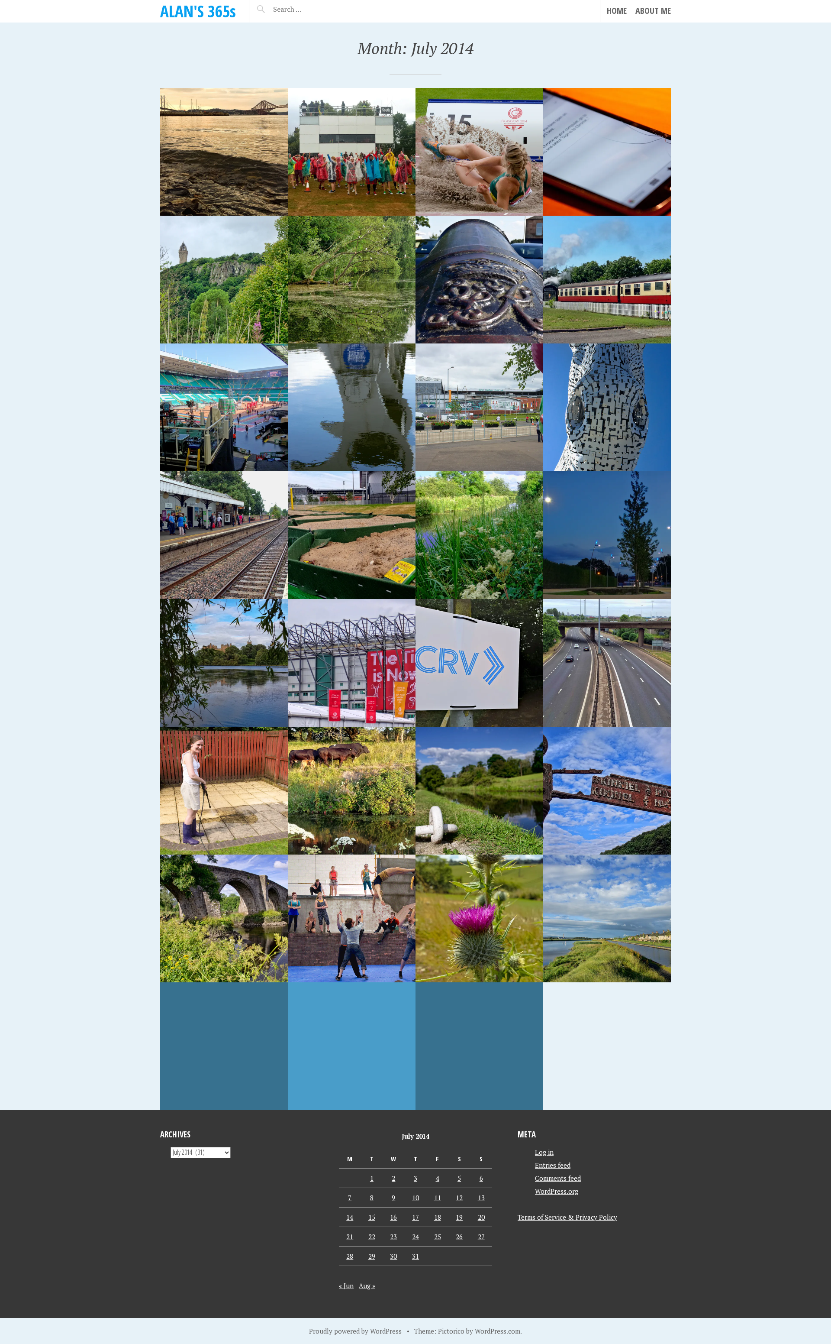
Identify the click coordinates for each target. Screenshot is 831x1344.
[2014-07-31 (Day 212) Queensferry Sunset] (224, 152)
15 (371, 1217)
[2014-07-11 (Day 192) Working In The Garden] (224, 791)
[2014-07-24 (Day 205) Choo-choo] (607, 279)
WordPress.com (497, 1331)
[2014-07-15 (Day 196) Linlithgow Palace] (224, 663)
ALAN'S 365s (198, 11)
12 (459, 1197)
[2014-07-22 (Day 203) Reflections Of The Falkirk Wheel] (352, 407)
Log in (544, 1152)
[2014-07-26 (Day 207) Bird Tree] (352, 279)
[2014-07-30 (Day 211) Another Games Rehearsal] (352, 152)
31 (415, 1256)
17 (415, 1217)
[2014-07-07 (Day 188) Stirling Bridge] (224, 918)
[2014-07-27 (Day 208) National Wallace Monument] (224, 279)
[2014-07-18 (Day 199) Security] (352, 535)
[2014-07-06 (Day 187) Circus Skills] (352, 918)
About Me (653, 10)
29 (371, 1256)
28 (349, 1256)
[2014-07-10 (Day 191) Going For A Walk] (352, 791)
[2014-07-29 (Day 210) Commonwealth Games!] (479, 152)
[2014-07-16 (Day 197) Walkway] (607, 535)
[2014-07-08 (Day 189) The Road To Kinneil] (607, 791)
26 (459, 1236)
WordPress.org (556, 1191)
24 (415, 1236)
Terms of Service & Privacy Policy (567, 1217)
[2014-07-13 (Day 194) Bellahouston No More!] (479, 663)
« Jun (346, 1285)
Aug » (367, 1285)
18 (437, 1217)
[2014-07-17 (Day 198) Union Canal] (479, 535)
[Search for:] (309, 9)
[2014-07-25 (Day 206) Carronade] (479, 279)
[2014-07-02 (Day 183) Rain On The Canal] (352, 1046)
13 (481, 1197)
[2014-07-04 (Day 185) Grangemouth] (607, 918)
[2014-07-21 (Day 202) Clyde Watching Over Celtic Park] (479, 407)
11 (437, 1197)
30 (393, 1256)
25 (437, 1236)
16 (393, 1217)
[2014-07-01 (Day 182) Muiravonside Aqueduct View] (479, 1046)
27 (481, 1236)
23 (393, 1236)
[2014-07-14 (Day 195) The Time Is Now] (352, 663)
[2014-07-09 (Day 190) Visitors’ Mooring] (479, 791)
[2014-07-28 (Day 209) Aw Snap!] (607, 152)
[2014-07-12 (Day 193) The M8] (607, 663)
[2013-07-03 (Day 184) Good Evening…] (224, 1046)
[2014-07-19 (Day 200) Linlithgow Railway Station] (224, 535)
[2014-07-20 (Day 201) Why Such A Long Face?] (607, 407)
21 (349, 1236)
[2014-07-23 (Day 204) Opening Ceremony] (224, 407)
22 (371, 1236)
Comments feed (558, 1178)
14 (349, 1217)
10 (415, 1197)
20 (481, 1217)
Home (617, 10)
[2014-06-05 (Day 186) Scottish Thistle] (479, 918)
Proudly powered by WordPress (355, 1331)
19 (459, 1217)
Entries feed (552, 1165)
